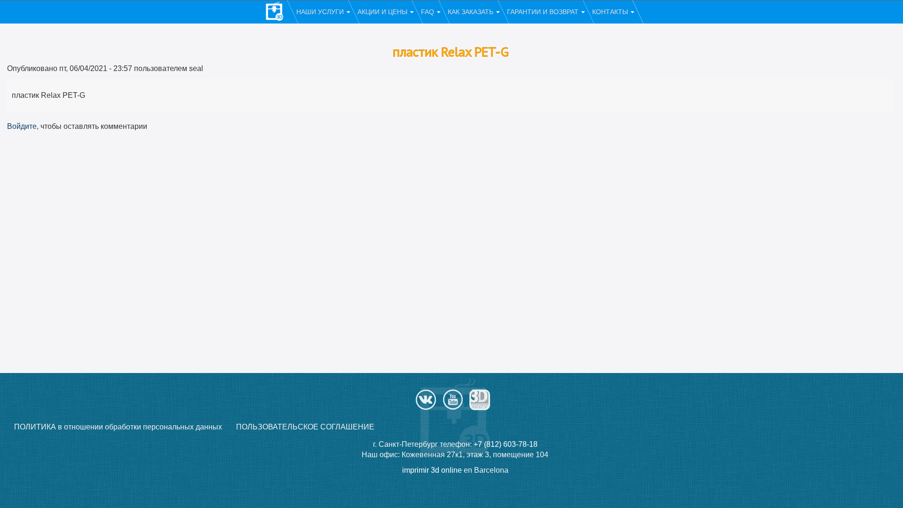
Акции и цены (383, 12)
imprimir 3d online (432, 470)
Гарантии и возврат (543, 12)
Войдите (22, 126)
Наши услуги (321, 12)
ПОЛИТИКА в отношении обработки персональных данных (118, 427)
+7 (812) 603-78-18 (506, 444)
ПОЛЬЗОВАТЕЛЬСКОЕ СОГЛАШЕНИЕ (305, 427)
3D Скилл (279, 12)
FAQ (428, 12)
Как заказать (471, 12)
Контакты (611, 12)
